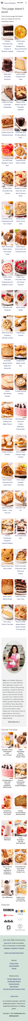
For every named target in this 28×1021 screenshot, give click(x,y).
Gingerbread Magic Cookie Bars (20, 363)
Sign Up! (6, 943)
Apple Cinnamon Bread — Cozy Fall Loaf (7, 510)
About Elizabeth (14, 966)
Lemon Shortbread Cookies (7, 393)
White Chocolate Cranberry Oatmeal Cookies (7, 335)
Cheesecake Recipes (14, 981)
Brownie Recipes (14, 984)
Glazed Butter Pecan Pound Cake (20, 221)
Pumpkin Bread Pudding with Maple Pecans (7, 421)
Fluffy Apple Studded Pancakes (21, 482)
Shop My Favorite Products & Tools (14, 989)
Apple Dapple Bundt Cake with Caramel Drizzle (20, 249)
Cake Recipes (14, 986)
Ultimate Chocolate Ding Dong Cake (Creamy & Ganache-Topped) (7, 46)
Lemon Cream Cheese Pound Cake (20, 76)
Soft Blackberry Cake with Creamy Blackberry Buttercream (21, 424)
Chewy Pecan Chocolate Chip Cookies (7, 190)
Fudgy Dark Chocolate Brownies (7, 76)
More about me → (14, 722)
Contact (14, 968)
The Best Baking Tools (14, 979)
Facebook (14, 948)
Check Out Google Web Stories (14, 953)
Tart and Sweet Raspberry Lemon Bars (7, 163)
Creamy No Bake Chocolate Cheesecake (7, 104)
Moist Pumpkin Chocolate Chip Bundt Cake (7, 482)
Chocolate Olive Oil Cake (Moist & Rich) (20, 135)
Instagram (7, 948)
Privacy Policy (14, 963)
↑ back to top (14, 996)
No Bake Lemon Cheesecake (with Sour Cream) (7, 221)
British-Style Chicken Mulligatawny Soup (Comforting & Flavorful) (21, 46)
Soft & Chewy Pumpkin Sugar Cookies (21, 454)
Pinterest (21, 948)
